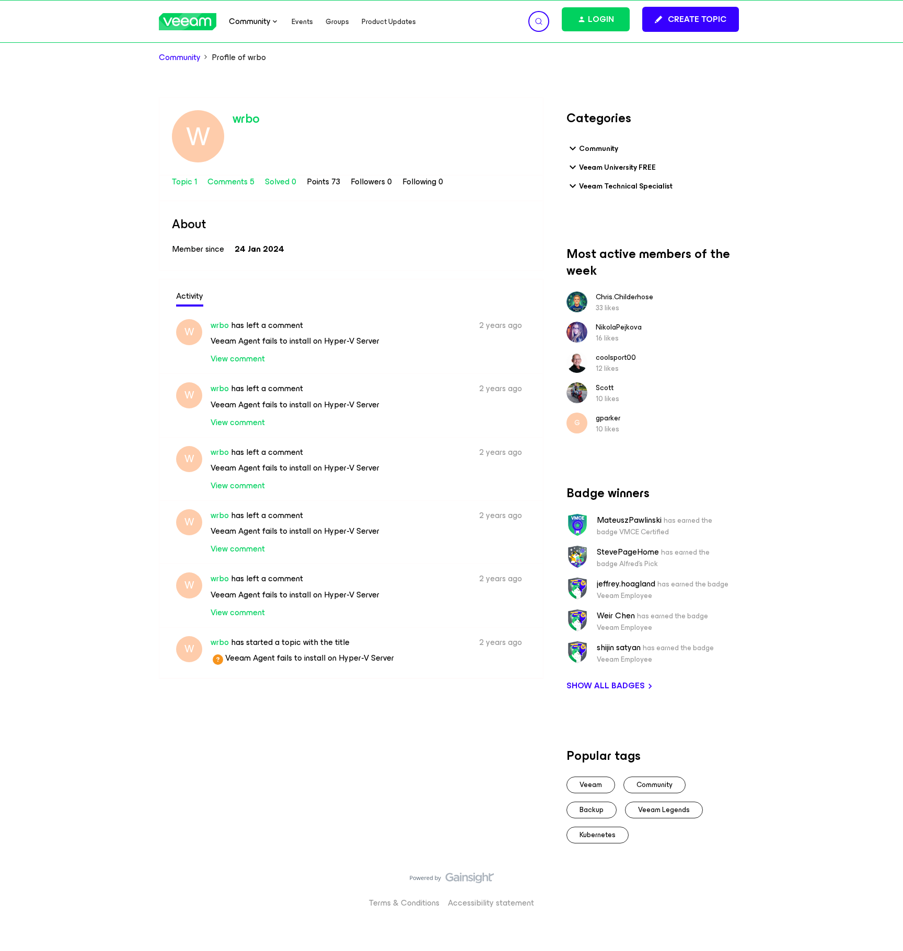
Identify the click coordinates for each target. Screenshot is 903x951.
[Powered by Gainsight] (452, 880)
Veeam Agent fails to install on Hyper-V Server (295, 341)
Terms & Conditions (404, 903)
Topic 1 (185, 181)
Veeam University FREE (617, 167)
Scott (604, 387)
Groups (337, 21)
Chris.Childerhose (624, 296)
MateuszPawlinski (629, 520)
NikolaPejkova (619, 327)
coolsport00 (616, 357)
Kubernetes (598, 835)
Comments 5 (232, 181)
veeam (591, 785)
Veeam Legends (664, 810)
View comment (238, 358)
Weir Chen (616, 615)
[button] (690, 19)
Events (302, 21)
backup (592, 810)
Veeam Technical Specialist (626, 186)
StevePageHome (628, 552)
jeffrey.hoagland (626, 584)
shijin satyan (619, 647)
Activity (189, 296)
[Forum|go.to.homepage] (187, 21)
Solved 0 (281, 181)
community (654, 785)
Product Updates (389, 21)
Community (180, 57)
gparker (608, 418)
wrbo (246, 118)
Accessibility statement (491, 903)
